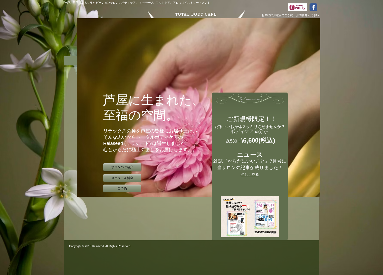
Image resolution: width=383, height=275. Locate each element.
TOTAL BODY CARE (196, 14)
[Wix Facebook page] (313, 7)
